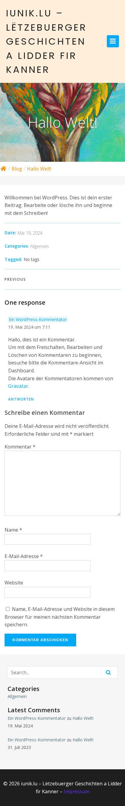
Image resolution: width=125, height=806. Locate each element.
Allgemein (39, 246)
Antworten (21, 399)
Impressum (77, 791)
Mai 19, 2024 (30, 233)
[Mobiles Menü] (113, 41)
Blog (17, 168)
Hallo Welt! (83, 718)
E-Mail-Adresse (24, 556)
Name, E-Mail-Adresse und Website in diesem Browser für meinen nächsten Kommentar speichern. (60, 617)
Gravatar (18, 386)
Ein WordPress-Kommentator (38, 319)
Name (13, 530)
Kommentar (20, 446)
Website (14, 582)
